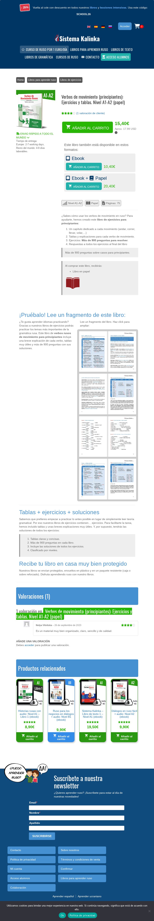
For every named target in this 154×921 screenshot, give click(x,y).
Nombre (34, 812)
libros (93, 7)
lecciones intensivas (113, 7)
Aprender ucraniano (89, 896)
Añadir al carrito (90, 128)
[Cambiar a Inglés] (88, 26)
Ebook (78, 158)
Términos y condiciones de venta (80, 859)
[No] (149, 911)
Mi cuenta (16, 868)
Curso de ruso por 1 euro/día (46, 49)
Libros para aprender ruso (89, 49)
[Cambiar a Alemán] (103, 26)
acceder (29, 645)
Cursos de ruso (67, 57)
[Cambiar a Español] (96, 26)
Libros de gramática (39, 57)
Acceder (125, 26)
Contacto (92, 57)
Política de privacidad (23, 859)
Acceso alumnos (117, 57)
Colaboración (18, 887)
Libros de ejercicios (70, 79)
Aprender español (63, 896)
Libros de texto (122, 49)
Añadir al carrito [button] (32, 737)
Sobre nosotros (70, 850)
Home (20, 79)
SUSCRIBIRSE (42, 836)
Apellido (34, 822)
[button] (35, 135)
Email (32, 802)
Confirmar (67, 868)
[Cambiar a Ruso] (110, 26)
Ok (62, 915)
